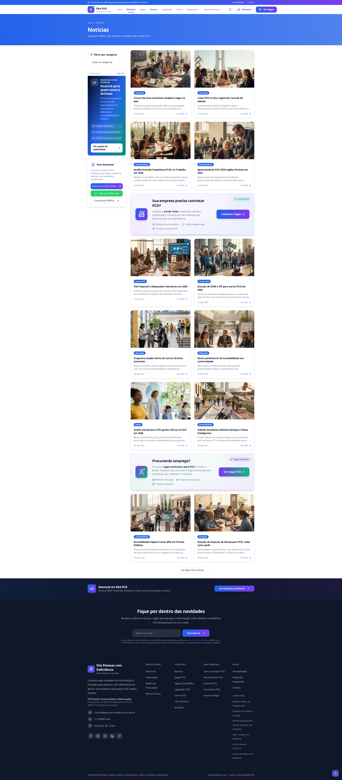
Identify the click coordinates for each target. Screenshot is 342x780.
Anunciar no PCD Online (104, 186)
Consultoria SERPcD (104, 200)
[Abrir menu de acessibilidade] (335, 773)
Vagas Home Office (184, 683)
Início (120, 9)
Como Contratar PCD (214, 671)
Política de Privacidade (197, 640)
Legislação (167, 9)
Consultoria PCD (212, 689)
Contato (251, 2)
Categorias (192, 9)
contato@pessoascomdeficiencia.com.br (114, 712)
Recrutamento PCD (213, 677)
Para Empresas (211, 9)
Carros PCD (180, 695)
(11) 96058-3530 (102, 719)
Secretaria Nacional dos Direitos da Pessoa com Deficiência (242, 725)
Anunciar (247, 9)
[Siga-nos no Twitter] (119, 736)
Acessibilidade (238, 2)
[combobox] (106, 62)
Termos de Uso (153, 693)
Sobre (179, 9)
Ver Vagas (268, 9)
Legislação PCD (182, 689)
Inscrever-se (193, 633)
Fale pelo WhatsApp (109, 193)
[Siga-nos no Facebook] (91, 736)
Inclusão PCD (210, 683)
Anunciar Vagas (211, 695)
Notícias (131, 9)
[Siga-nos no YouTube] (105, 736)
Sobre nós (151, 671)
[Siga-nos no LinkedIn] (112, 736)
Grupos (153, 9)
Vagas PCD (180, 677)
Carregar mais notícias (192, 570)
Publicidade (151, 677)
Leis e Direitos (182, 701)
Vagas (143, 9)
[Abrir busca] (230, 10)
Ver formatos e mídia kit (232, 588)
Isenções (179, 707)
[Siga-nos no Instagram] (98, 736)
